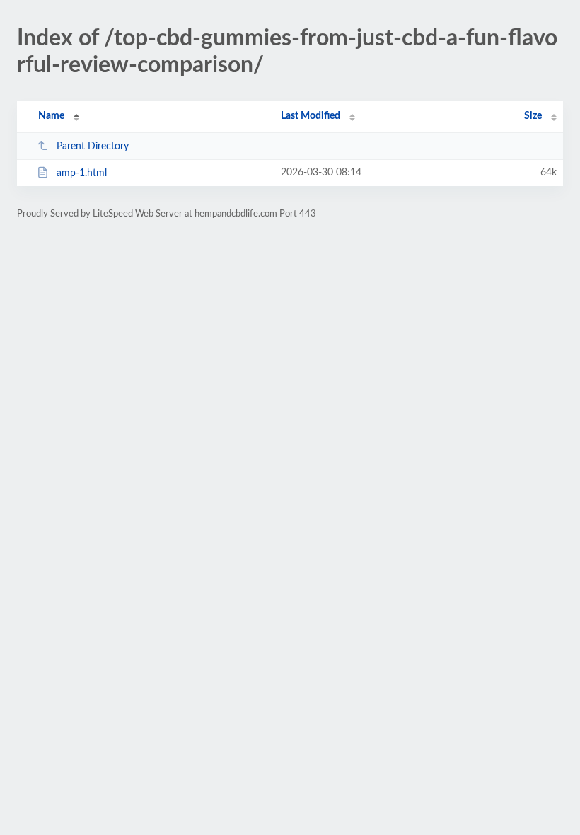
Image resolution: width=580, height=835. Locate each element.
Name (51, 116)
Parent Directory (93, 146)
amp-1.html (82, 173)
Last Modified (310, 116)
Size (533, 116)
